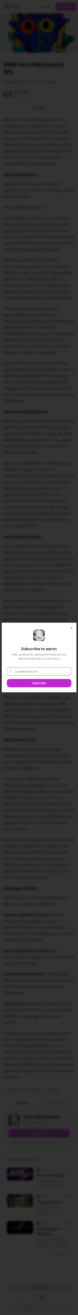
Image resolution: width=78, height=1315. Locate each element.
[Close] (71, 627)
